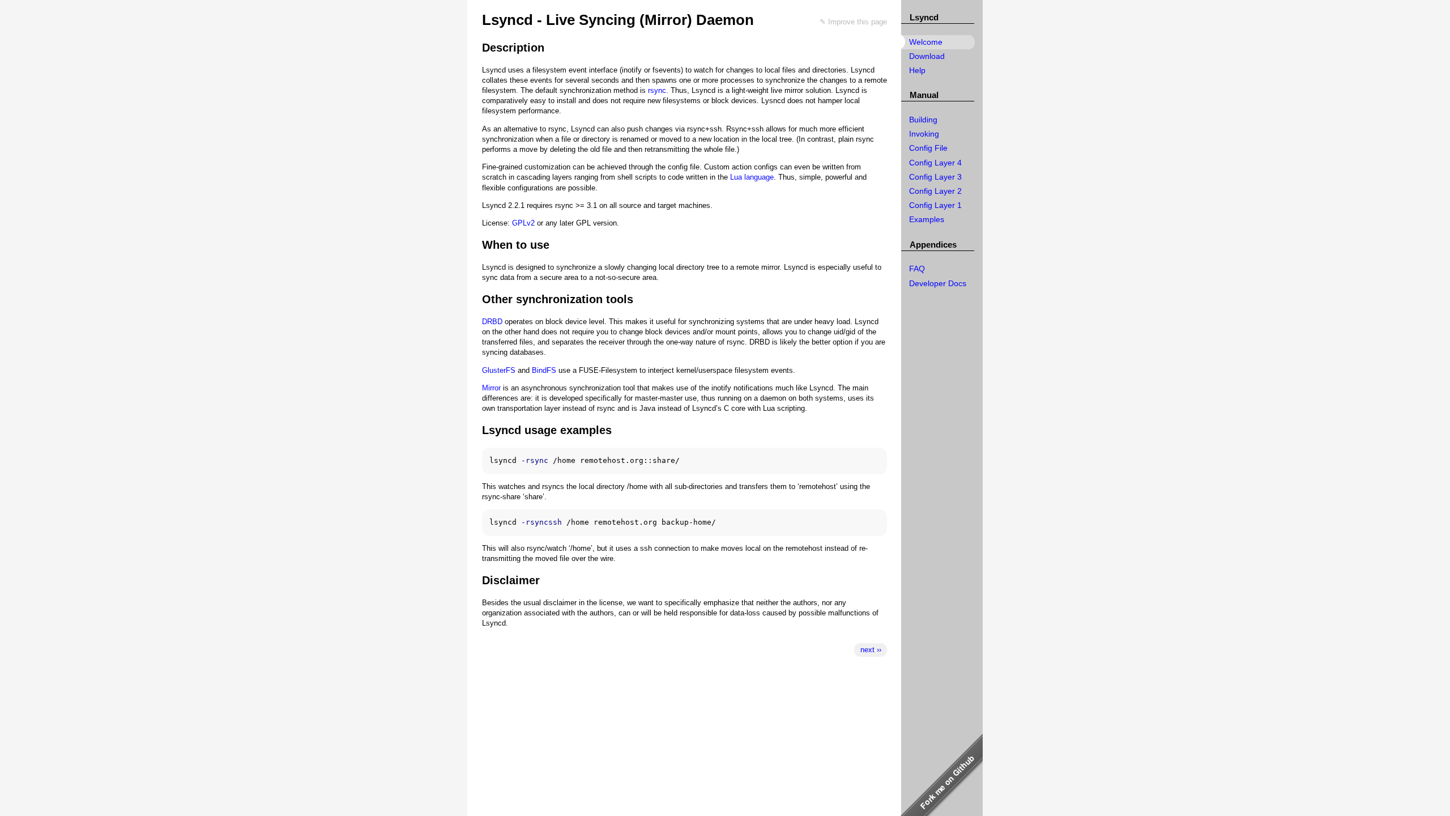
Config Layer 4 (935, 162)
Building (923, 119)
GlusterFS (498, 370)
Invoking (924, 133)
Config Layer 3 (935, 176)
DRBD (492, 321)
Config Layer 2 (935, 191)
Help (917, 70)
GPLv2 (523, 223)
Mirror (491, 388)
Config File (928, 147)
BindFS (544, 370)
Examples (926, 219)
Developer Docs (937, 283)
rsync (657, 90)
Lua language (752, 177)
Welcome (925, 41)
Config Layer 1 (935, 205)
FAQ (917, 268)
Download (927, 56)
